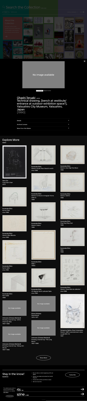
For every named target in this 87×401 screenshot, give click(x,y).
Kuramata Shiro (7, 208)
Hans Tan (5, 180)
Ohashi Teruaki (26, 97)
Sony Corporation (77, 330)
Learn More (5, 392)
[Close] (84, 61)
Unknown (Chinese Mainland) (11, 318)
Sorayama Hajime (65, 330)
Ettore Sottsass (36, 313)
